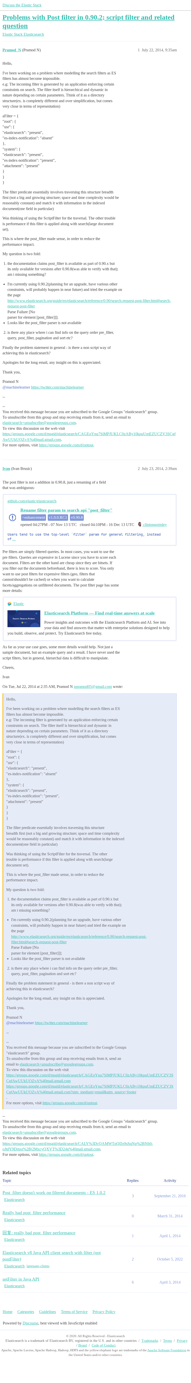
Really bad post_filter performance (33, 1212)
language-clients (38, 1266)
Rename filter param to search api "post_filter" (66, 510)
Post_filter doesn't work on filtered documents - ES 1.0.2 (53, 1192)
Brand (82, 1345)
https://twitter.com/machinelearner (57, 387)
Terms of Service (74, 1312)
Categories (25, 1312)
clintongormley (154, 524)
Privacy (182, 1341)
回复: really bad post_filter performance (38, 1232)
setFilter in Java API (20, 1279)
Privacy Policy (104, 1312)
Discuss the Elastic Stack (22, 5)
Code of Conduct (104, 1345)
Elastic (18, 604)
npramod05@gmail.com (93, 686)
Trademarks (150, 1341)
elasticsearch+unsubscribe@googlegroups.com (39, 423)
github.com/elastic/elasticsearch (31, 501)
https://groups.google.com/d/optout (66, 445)
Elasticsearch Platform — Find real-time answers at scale (99, 613)
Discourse (30, 1323)
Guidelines (47, 1312)
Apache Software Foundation (166, 1350)
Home (7, 1312)
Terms (167, 1341)
